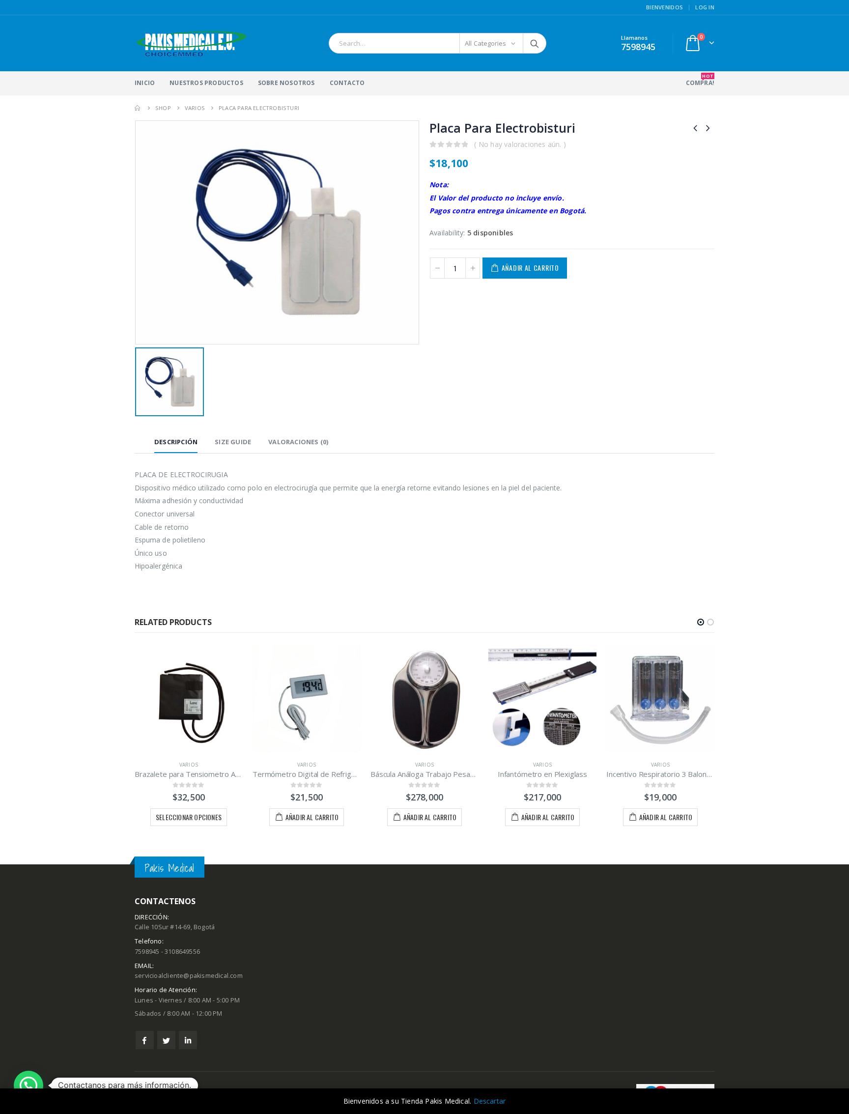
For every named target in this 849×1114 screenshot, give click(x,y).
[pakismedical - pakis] (191, 43)
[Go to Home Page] (138, 107)
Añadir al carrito (530, 267)
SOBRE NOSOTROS (286, 83)
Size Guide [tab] (233, 441)
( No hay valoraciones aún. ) (520, 144)
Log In (704, 7)
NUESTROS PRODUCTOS (206, 83)
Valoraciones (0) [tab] (298, 441)
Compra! (700, 80)
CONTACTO (347, 83)
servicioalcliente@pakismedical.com (189, 975)
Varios (188, 764)
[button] (701, 622)
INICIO (145, 83)
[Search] (534, 43)
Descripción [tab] (176, 441)
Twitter (166, 1040)
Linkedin (188, 1040)
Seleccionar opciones (189, 817)
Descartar (490, 1101)
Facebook (145, 1040)
